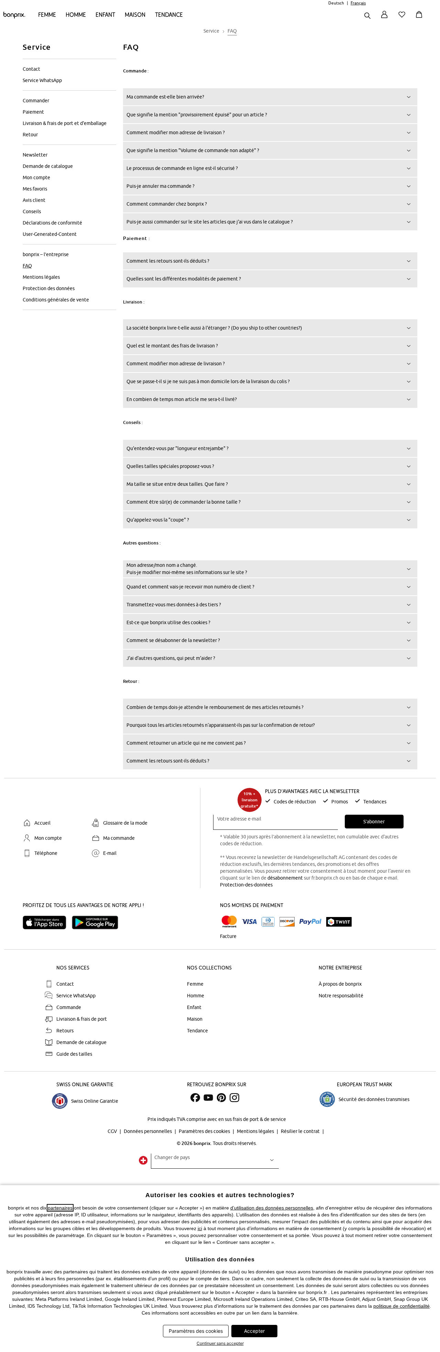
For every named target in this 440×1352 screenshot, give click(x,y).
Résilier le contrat (301, 1131)
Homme (76, 14)
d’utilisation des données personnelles (271, 1208)
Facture (228, 936)
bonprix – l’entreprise (46, 254)
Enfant (105, 14)
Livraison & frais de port (81, 1019)
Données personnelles (148, 1131)
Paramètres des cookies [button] (196, 1331)
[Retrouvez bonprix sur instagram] (234, 1097)
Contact (31, 69)
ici (200, 1228)
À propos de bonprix (340, 984)
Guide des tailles (74, 1054)
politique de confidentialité (401, 1306)
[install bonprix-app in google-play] (98, 922)
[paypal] (310, 922)
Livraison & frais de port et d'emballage (65, 123)
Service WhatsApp (42, 80)
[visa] (249, 921)
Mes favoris (35, 189)
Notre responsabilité (341, 995)
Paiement (33, 112)
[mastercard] (229, 921)
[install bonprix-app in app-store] (47, 922)
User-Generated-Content (50, 234)
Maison (135, 14)
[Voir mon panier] (420, 18)
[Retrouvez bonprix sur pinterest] (221, 1097)
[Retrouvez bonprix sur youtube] (208, 1097)
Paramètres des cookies (205, 1131)
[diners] (268, 921)
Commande (68, 1007)
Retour (30, 134)
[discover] (287, 921)
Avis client (34, 200)
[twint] (338, 921)
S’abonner (374, 821)
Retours (65, 1030)
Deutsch (336, 2)
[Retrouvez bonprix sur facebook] (195, 1097)
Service (37, 47)
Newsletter (35, 155)
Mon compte (36, 177)
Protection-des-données (246, 884)
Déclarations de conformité (52, 223)
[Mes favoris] (403, 18)
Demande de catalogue (48, 166)
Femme (47, 14)
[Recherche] (367, 16)
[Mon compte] (384, 18)
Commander (36, 100)
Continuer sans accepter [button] (220, 1343)
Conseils (32, 211)
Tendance (169, 14)
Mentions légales (41, 277)
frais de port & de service (259, 1119)
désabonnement (285, 878)
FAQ (27, 265)
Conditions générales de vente (56, 299)
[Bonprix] (14, 17)
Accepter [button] (254, 1331)
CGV (113, 1131)
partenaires (60, 1208)
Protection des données (49, 288)
